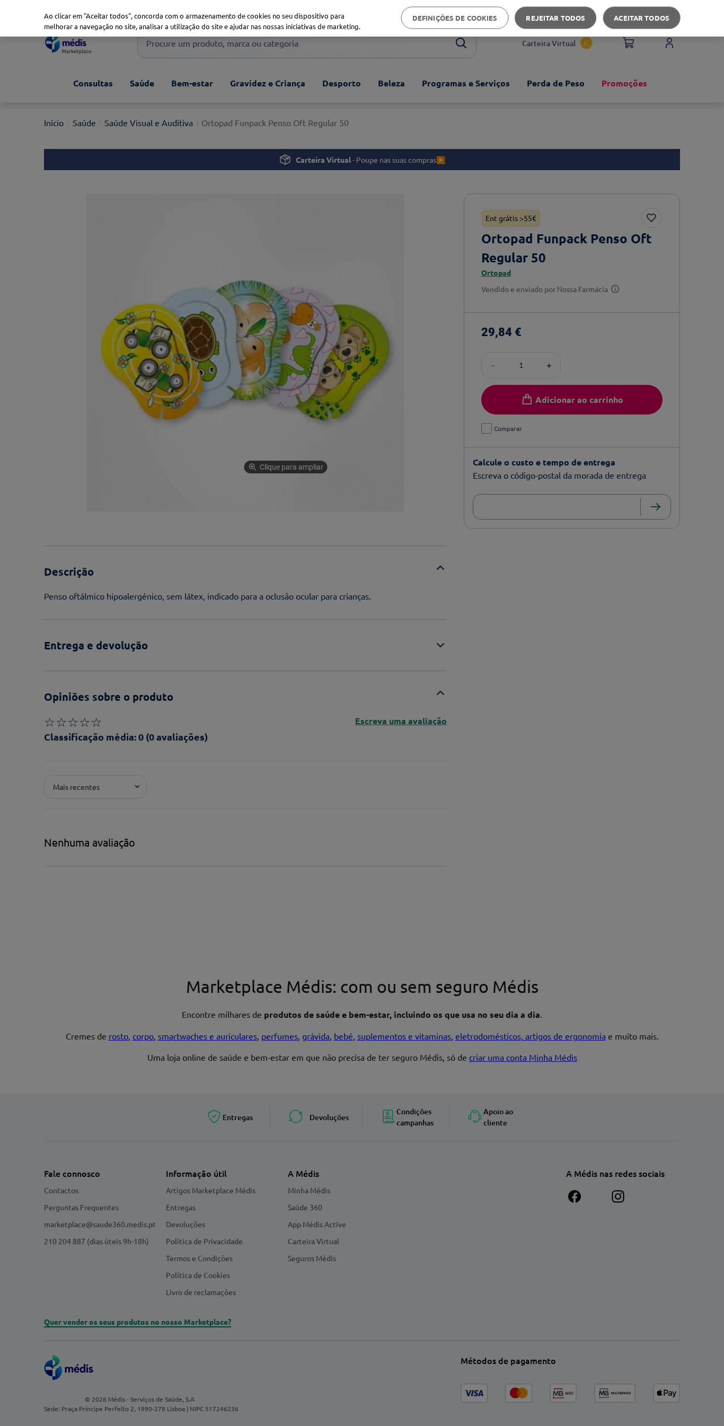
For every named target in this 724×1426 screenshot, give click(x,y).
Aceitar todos (641, 17)
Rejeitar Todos (555, 17)
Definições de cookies (455, 17)
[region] (362, 18)
